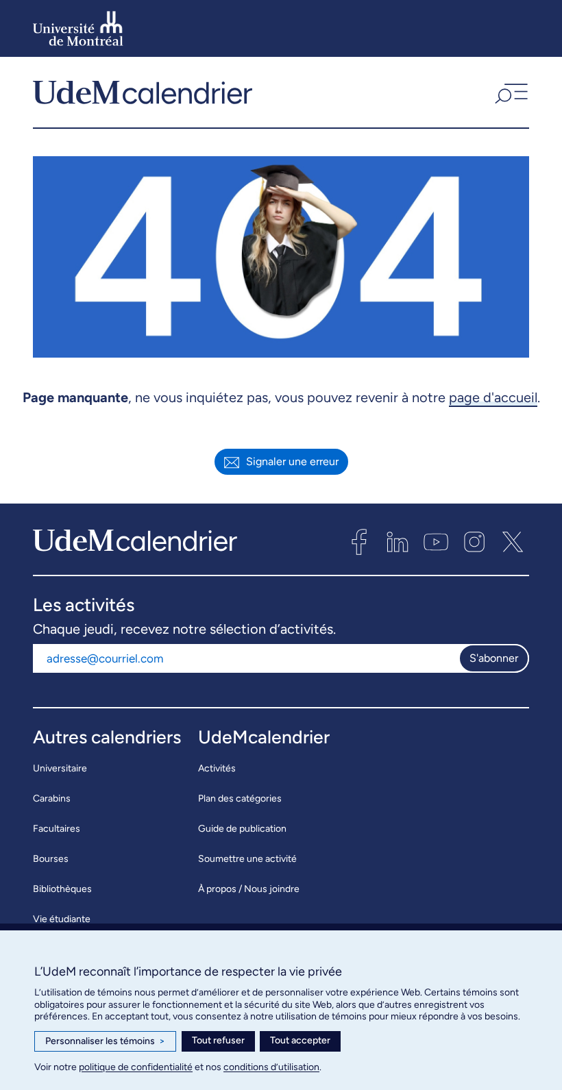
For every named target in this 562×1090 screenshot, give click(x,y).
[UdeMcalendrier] (142, 92)
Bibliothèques (62, 889)
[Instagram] (474, 541)
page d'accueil (493, 397)
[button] (510, 92)
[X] (512, 541)
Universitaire (60, 768)
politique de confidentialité (136, 1067)
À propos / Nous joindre (249, 889)
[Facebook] (359, 541)
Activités (217, 768)
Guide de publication (242, 828)
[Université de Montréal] (78, 28)
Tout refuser (218, 1040)
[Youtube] (435, 541)
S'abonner (493, 658)
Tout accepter (300, 1040)
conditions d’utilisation (271, 1067)
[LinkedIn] (397, 541)
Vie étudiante (61, 919)
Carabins (52, 798)
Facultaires (56, 828)
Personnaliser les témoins (105, 1041)
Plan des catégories (240, 798)
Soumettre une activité (247, 859)
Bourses (51, 859)
